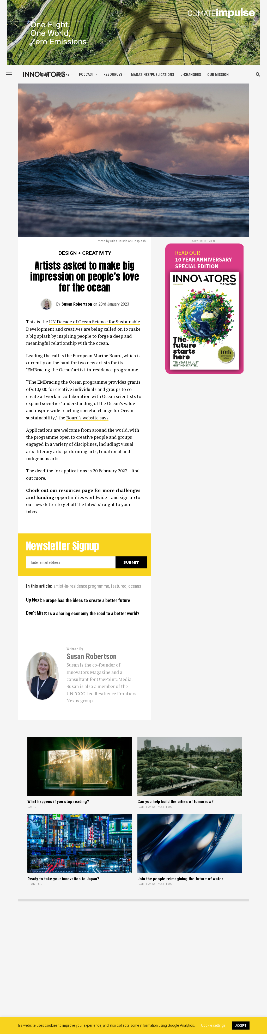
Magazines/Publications (152, 75)
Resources (113, 74)
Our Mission (218, 75)
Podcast (86, 74)
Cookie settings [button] (213, 1025)
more (39, 478)
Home (43, 75)
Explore (62, 74)
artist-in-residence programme (81, 586)
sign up (127, 497)
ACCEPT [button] (240, 1025)
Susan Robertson (77, 304)
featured (118, 586)
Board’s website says (87, 418)
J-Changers (190, 75)
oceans (134, 586)
